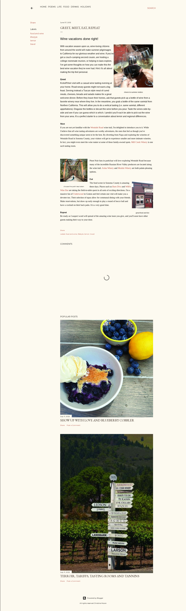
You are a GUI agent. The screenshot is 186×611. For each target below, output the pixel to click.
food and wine (37, 33)
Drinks (75, 7)
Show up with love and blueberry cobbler (97, 420)
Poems (52, 7)
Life (59, 7)
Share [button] (33, 22)
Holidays (85, 7)
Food (66, 7)
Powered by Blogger (95, 598)
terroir (33, 40)
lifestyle (33, 37)
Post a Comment (73, 425)
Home (43, 7)
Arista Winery (108, 168)
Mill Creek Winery (139, 142)
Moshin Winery (124, 168)
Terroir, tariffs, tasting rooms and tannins (99, 576)
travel (32, 44)
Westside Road (97, 127)
